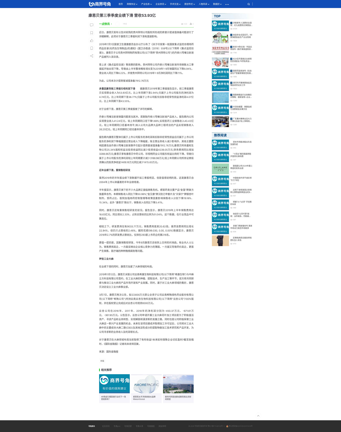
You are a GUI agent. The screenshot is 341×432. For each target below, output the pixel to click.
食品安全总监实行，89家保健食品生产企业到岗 (241, 36)
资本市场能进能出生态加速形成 (241, 143)
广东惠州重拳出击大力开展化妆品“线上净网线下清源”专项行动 (241, 119)
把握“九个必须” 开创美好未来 (241, 203)
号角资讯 (198, 426)
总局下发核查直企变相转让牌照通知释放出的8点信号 (241, 191)
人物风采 (203, 4)
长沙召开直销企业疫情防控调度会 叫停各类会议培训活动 (241, 60)
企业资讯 (160, 4)
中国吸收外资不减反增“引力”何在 (241, 179)
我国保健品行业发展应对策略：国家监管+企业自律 (241, 95)
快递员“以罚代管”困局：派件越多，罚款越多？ (239, 215)
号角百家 (128, 426)
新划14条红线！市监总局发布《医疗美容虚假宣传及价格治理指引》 (241, 48)
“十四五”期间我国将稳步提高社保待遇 (240, 155)
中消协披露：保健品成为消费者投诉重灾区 (241, 107)
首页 (121, 4)
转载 (102, 361)
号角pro (117, 426)
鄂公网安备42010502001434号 (241, 426)
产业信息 (145, 4)
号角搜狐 (151, 426)
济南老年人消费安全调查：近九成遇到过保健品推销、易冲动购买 (241, 24)
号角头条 (139, 426)
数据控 (216, 4)
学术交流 (174, 4)
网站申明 (162, 426)
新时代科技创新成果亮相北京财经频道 (178, 398)
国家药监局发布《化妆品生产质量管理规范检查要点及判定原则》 (241, 72)
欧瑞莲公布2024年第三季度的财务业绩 (241, 167)
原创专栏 (188, 4)
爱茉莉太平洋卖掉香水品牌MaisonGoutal (144, 398)
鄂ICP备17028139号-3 (216, 426)
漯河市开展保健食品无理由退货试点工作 (241, 83)
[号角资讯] (99, 4)
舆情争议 (131, 4)
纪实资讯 (106, 426)
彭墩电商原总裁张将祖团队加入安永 (241, 239)
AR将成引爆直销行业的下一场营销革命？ (113, 398)
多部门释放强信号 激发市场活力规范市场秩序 (241, 227)
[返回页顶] (258, 416)
